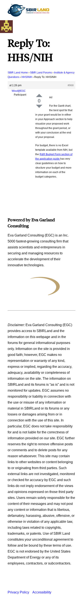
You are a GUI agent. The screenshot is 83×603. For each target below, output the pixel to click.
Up (39, 95)
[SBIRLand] (28, 10)
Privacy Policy (18, 592)
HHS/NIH (26, 77)
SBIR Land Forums (41, 72)
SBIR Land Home (18, 72)
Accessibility (41, 592)
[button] (73, 10)
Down (39, 106)
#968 (71, 85)
